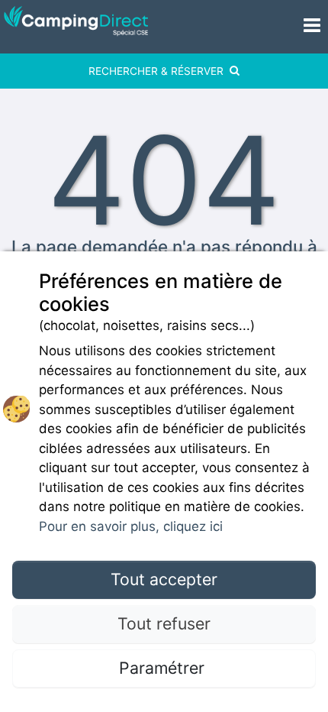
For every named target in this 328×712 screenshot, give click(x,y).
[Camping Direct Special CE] (135, 26)
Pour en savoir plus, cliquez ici (131, 526)
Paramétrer (164, 668)
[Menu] (300, 26)
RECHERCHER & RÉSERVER (155, 71)
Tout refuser (164, 623)
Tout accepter (164, 579)
